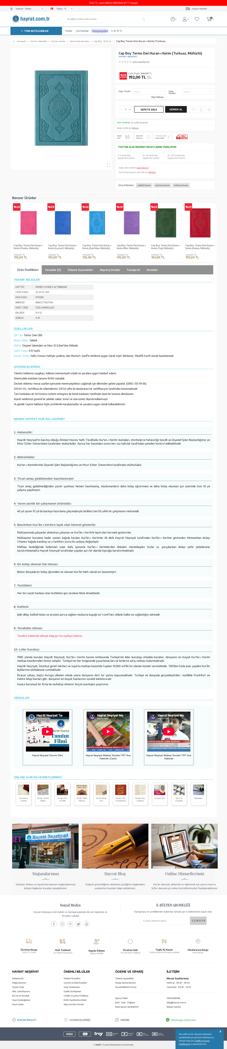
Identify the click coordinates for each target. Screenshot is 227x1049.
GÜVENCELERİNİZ (80, 1019)
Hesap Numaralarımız (125, 982)
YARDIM (124, 1019)
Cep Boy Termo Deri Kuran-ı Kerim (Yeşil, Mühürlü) (165, 247)
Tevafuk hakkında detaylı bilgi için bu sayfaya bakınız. (50, 636)
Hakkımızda (18, 978)
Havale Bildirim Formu (125, 987)
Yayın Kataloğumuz (21, 1000)
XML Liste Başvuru (21, 991)
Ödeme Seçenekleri (124, 978)
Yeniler (68, 30)
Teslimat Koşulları (72, 978)
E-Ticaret (105, 1045)
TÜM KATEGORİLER (36, 30)
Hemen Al (176, 109)
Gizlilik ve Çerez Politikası (76, 995)
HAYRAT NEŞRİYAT (128, 56)
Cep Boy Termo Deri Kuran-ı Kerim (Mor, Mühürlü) (131, 247)
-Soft (97, 1045)
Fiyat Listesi (18, 1004)
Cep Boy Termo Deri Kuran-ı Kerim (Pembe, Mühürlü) (28, 247)
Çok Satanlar (82, 30)
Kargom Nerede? (199, 8)
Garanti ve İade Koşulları (75, 982)
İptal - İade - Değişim (125, 1002)
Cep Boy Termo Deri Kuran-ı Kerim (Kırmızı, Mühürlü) (199, 247)
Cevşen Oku (159, 798)
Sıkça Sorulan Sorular (74, 1004)
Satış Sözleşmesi (72, 987)
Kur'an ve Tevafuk (20, 995)
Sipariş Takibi (121, 998)
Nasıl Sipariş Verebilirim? (127, 1006)
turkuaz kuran (181, 185)
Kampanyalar (100, 30)
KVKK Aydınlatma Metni (75, 1000)
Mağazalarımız (19, 982)
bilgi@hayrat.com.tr (176, 1002)
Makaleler (199, 798)
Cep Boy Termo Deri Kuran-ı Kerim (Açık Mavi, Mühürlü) (96, 247)
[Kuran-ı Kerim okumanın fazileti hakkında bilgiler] (23, 794)
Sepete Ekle (149, 109)
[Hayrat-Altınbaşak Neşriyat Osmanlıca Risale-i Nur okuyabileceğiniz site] (120, 794)
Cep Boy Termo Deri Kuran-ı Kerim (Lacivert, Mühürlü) (62, 247)
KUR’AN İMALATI (26, 1019)
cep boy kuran (162, 185)
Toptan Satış (18, 987)
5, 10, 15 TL (116, 30)
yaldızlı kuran (144, 185)
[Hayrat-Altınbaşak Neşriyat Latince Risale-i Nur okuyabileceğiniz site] (140, 794)
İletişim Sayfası (174, 1006)
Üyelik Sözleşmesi (72, 991)
